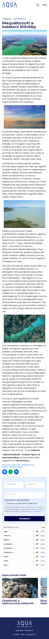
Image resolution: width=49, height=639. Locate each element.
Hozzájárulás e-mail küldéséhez (17, 500)
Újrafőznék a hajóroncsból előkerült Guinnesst (17, 603)
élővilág (15, 465)
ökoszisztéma (16, 467)
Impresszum (28, 630)
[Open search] (37, 5)
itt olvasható (35, 511)
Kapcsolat (19, 630)
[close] (44, 5)
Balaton (6, 465)
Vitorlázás (7, 19)
